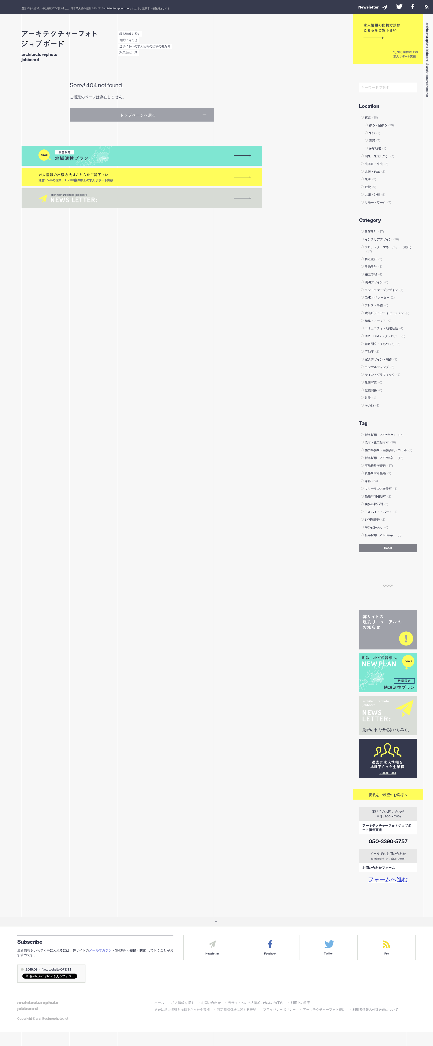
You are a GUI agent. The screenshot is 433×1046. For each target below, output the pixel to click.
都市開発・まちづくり (382, 344)
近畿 (370, 187)
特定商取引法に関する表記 (236, 1009)
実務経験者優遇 (379, 465)
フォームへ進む (388, 879)
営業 (370, 398)
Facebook (270, 953)
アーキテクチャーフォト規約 (324, 1009)
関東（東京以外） (379, 156)
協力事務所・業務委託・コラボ (388, 450)
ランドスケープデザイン (384, 290)
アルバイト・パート (381, 512)
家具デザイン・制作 (381, 359)
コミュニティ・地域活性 (384, 328)
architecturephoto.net (116, 8)
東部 (374, 133)
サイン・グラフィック (382, 374)
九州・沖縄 (375, 195)
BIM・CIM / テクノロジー (385, 336)
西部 (374, 140)
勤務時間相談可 (378, 496)
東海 (370, 179)
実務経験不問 (376, 504)
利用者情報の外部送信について (375, 1009)
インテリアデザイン (382, 239)
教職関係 (373, 390)
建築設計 (374, 231)
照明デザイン (376, 282)
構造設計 (373, 259)
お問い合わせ (128, 40)
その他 (372, 405)
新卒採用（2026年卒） (384, 435)
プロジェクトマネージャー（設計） (389, 249)
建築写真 (373, 382)
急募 (371, 481)
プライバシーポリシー (279, 1009)
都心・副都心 (381, 125)
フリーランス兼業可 (381, 489)
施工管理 (373, 274)
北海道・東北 (376, 164)
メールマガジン (100, 950)
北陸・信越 (375, 171)
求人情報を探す (129, 34)
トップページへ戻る (138, 115)
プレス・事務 (376, 305)
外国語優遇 (375, 519)
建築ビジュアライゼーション (387, 313)
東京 (371, 117)
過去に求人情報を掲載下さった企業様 (182, 1009)
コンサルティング (379, 367)
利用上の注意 (128, 52)
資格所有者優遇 (378, 473)
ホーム (159, 1003)
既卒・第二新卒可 (380, 442)
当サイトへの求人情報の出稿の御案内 (144, 46)
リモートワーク (378, 202)
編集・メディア (378, 321)
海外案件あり (376, 527)
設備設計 (373, 266)
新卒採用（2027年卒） (384, 458)
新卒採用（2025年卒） (383, 535)
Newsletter (212, 953)
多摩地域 (377, 148)
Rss (386, 953)
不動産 (372, 351)
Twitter (328, 953)
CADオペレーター (380, 297)
